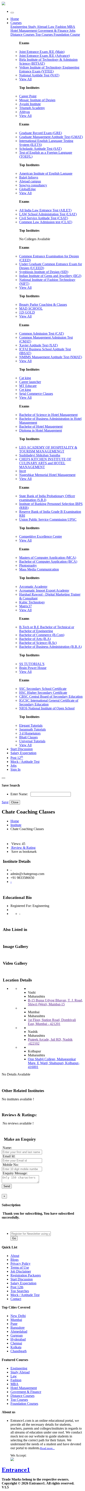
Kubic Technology (32, 602)
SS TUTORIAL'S (31, 664)
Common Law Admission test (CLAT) (45, 222)
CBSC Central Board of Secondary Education (51, 696)
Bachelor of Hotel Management (41, 426)
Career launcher (30, 382)
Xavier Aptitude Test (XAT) (38, 345)
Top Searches (19, 1291)
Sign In (15, 769)
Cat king (25, 378)
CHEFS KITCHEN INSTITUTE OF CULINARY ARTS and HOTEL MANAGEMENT (45, 463)
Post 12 (16, 758)
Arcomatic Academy (33, 586)
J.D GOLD (27, 312)
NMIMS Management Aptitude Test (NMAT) (50, 357)
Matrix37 (25, 606)
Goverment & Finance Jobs (56, 30)
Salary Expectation (23, 753)
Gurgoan (16, 1335)
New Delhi (18, 1316)
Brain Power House (32, 668)
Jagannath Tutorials (32, 729)
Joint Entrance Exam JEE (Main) (42, 52)
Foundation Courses (24, 1403)
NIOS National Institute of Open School (47, 708)
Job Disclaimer (20, 1271)
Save (5, 802)
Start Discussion (21, 749)
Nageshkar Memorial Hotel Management (47, 475)
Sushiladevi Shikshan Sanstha (39, 455)
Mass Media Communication (39, 569)
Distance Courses (22, 34)
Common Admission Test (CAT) (41, 333)
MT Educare (28, 386)
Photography (28, 565)
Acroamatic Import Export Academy (44, 590)
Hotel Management (24, 30)
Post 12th (16, 1287)
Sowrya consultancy (33, 185)
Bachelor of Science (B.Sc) (38, 643)
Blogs (14, 1259)
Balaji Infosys (28, 177)
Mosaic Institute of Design (37, 100)
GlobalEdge (27, 189)
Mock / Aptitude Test (24, 761)
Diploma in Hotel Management (40, 430)
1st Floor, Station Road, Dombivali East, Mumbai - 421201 (52, 1022)
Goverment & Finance (25, 1392)
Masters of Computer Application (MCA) (47, 557)
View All (25, 79)
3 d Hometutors (30, 733)
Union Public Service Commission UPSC (47, 519)
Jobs (13, 765)
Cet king (25, 390)
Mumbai (16, 1320)
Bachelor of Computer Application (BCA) (48, 561)
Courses (16, 23)
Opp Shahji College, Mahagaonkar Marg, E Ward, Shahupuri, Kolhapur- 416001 (53, 1063)
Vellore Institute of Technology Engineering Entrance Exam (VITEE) (49, 69)
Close (14, 802)
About (14, 1256)
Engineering (19, 27)
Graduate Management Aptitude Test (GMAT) (51, 137)
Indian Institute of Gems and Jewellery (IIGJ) (50, 276)
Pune (13, 1324)
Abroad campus (30, 181)
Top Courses (44, 34)
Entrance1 (16, 1469)
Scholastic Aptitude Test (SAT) (40, 148)
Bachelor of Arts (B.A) (35, 639)
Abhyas (24, 112)
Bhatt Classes (28, 737)
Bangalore (17, 1327)
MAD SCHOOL (31, 308)
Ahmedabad (18, 1331)
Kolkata (15, 1347)
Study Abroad (38, 27)
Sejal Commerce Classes (36, 393)
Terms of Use (19, 1267)
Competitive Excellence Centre (40, 536)
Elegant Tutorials (30, 725)
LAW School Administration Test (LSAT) (48, 214)
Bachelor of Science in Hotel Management (48, 415)
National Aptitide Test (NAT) (39, 75)
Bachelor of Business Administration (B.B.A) (50, 646)
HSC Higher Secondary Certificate (43, 692)
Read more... (47, 1448)
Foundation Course (67, 34)
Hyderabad (18, 1339)
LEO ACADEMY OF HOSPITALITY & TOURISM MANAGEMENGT (48, 449)
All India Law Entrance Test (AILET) (45, 210)
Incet (22, 471)
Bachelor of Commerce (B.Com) (41, 635)
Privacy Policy (20, 1263)
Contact (15, 1299)
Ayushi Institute (30, 104)
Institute (15, 825)
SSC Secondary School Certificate (42, 689)
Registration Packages (25, 1275)
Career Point (27, 96)
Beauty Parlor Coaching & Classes (43, 304)
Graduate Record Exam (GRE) (40, 133)
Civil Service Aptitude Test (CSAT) (43, 218)
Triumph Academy (32, 108)
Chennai (16, 1343)
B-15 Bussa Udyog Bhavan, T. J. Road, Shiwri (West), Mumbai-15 (55, 1002)
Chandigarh (18, 1351)
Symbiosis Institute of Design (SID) (43, 272)
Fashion (61, 27)
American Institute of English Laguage (45, 173)
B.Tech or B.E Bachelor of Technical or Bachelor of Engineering (46, 629)
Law (51, 27)
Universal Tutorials (32, 741)
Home (14, 19)
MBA (71, 27)
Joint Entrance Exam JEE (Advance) (44, 55)
